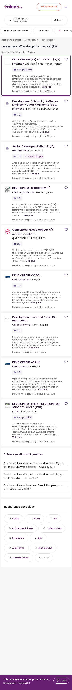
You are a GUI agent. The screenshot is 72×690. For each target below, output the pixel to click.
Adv (40, 538)
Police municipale (22, 528)
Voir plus (46, 86)
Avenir (36, 518)
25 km (57, 20)
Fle (55, 518)
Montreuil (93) (32, 40)
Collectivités (54, 528)
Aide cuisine (45, 548)
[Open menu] (66, 7)
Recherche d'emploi (11, 40)
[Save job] (66, 59)
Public (15, 518)
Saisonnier (18, 538)
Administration (20, 557)
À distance (18, 548)
